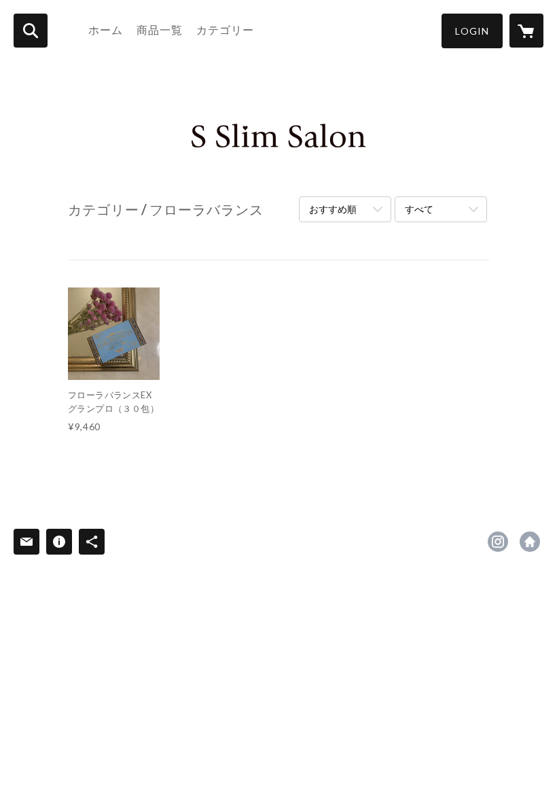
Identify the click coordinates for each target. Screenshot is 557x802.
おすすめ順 (333, 209)
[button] (472, 31)
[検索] (31, 31)
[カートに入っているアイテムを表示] (526, 31)
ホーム (105, 29)
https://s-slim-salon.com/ (530, 541)
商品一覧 (160, 29)
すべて (419, 209)
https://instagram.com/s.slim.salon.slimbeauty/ (498, 541)
